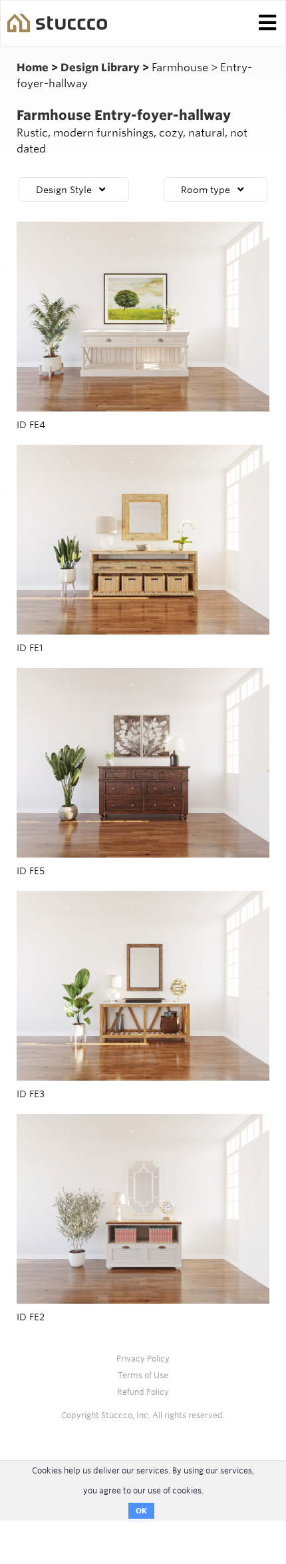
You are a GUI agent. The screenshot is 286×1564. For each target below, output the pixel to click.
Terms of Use (143, 1375)
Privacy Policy (143, 1359)
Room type (205, 189)
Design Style (64, 189)
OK (141, 1510)
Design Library (101, 67)
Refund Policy (143, 1392)
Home (34, 67)
